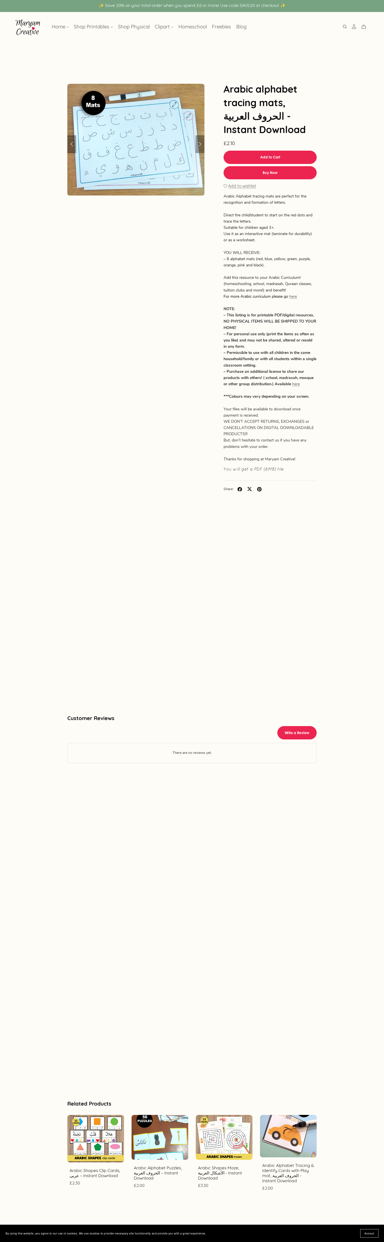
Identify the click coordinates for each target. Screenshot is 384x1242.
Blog (241, 27)
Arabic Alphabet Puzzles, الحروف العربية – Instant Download (158, 1173)
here (293, 297)
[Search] (345, 27)
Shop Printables (92, 27)
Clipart (163, 27)
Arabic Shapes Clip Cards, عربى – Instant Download (95, 1173)
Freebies (221, 27)
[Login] (354, 26)
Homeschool (192, 27)
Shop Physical (134, 27)
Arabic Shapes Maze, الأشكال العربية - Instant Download (220, 1173)
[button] (71, 144)
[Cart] (365, 27)
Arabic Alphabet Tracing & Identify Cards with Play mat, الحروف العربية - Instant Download (288, 1173)
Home (59, 27)
